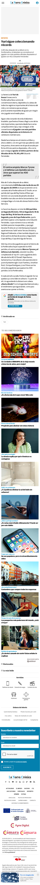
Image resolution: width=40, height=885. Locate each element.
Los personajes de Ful (20, 720)
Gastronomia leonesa (10, 712)
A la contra (8, 716)
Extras (23, 794)
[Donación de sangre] (20, 684)
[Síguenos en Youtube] (13, 782)
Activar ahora (14, 306)
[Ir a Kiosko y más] (27, 782)
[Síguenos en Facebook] (6, 782)
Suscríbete (7, 767)
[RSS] (34, 782)
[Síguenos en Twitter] (9, 782)
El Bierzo (19, 788)
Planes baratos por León (28, 712)
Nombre (3, 734)
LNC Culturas (11, 791)
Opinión (16, 794)
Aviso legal (12, 797)
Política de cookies (10, 800)
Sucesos (27, 788)
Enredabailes (6, 720)
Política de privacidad (24, 797)
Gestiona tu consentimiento (20, 803)
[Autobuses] (14, 695)
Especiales (21, 791)
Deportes (4, 38)
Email (2, 742)
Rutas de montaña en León (23, 716)
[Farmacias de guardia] (26, 696)
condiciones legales (21, 762)
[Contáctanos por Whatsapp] (23, 782)
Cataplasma (34, 720)
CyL (33, 788)
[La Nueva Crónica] (20, 779)
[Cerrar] (38, 875)
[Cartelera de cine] (32, 684)
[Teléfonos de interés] (7, 684)
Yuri (4, 322)
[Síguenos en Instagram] (16, 782)
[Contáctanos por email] (30, 782)
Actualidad (10, 788)
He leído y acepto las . (15, 762)
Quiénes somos (22, 800)
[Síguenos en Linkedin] (20, 782)
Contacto (33, 800)
